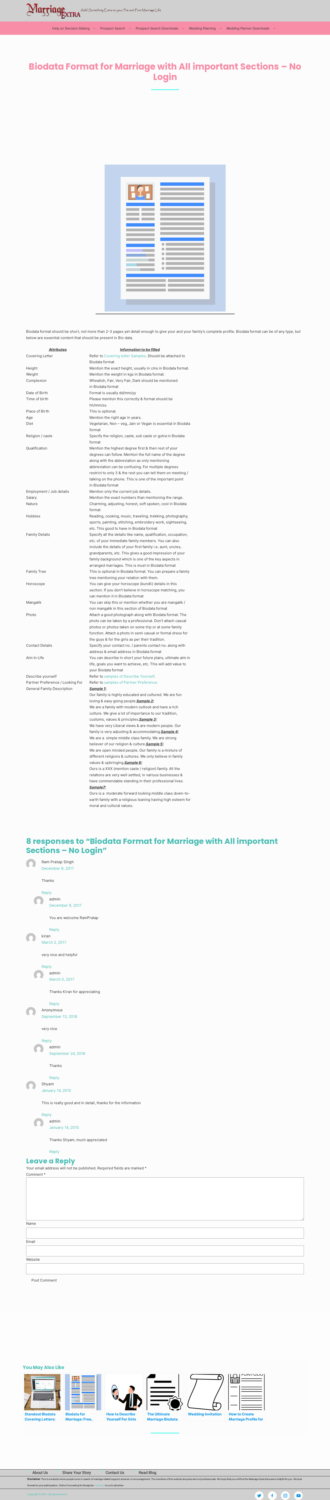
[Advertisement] (165, 128)
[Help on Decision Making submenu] (94, 28)
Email (30, 1241)
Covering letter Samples (125, 356)
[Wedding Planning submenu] (221, 28)
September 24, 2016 (67, 1053)
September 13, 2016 (59, 1016)
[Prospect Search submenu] (130, 28)
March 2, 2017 (54, 942)
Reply (47, 892)
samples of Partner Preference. (131, 682)
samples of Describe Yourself (129, 676)
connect (100, 1485)
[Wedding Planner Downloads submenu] (274, 28)
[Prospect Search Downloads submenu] (183, 28)
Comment (36, 1174)
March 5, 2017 (61, 979)
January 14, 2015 (56, 1090)
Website (33, 1259)
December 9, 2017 (58, 868)
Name (31, 1223)
